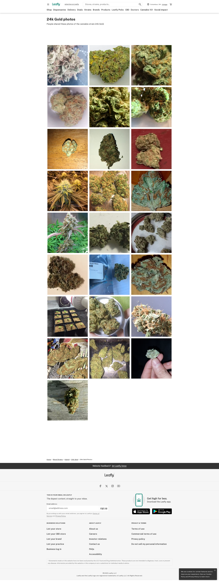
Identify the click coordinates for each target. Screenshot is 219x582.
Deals (80, 10)
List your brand (54, 539)
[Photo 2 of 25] (151, 65)
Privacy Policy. (61, 516)
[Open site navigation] (48, 4)
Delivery (72, 10)
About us (93, 529)
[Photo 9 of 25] (68, 191)
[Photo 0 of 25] (68, 65)
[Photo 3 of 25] (68, 107)
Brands (96, 10)
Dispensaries (59, 10)
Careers (93, 534)
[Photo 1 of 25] (110, 65)
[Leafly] (56, 4)
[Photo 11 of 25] (151, 191)
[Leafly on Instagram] (113, 486)
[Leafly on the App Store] (141, 511)
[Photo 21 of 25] (68, 358)
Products (105, 10)
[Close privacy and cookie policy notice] (215, 570)
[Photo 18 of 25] (68, 316)
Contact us (94, 544)
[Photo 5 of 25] (151, 107)
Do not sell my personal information (149, 544)
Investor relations (98, 539)
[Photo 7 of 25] (110, 149)
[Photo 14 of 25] (151, 233)
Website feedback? (109, 466)
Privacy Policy (194, 577)
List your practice (55, 544)
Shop (49, 10)
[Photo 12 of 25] (68, 233)
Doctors (135, 10)
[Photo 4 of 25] (110, 107)
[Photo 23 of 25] (151, 358)
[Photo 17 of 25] (151, 274)
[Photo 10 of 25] (110, 191)
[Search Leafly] (140, 4)
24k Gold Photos (86, 459)
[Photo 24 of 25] (68, 400)
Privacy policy (138, 539)
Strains (87, 10)
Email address (52, 504)
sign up (103, 508)
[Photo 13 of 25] (110, 233)
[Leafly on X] (106, 486)
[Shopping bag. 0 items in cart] (170, 4)
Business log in (54, 549)
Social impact (161, 10)
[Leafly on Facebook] (100, 486)
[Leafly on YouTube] (119, 486)
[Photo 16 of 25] (110, 274)
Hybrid (67, 459)
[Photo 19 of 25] (110, 316)
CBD (127, 10)
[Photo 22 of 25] (110, 358)
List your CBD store (56, 534)
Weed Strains (58, 459)
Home (49, 459)
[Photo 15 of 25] (68, 274)
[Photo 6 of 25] (68, 149)
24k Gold (74, 459)
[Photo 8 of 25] (151, 149)
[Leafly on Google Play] (162, 511)
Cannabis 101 (146, 10)
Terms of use (137, 529)
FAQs (91, 549)
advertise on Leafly (72, 4)
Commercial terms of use (143, 534)
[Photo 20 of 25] (151, 316)
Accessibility (95, 554)
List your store (54, 529)
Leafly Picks (118, 10)
